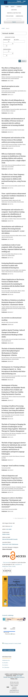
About (12, 6)
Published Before (7, 49)
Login (24, 1)
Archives (14, 9)
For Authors (9, 16)
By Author (16, 39)
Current (19, 6)
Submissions (19, 16)
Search (14, 22)
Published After (6, 39)
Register (19, 1)
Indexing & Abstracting (14, 13)
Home (6, 6)
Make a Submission (8, 650)
